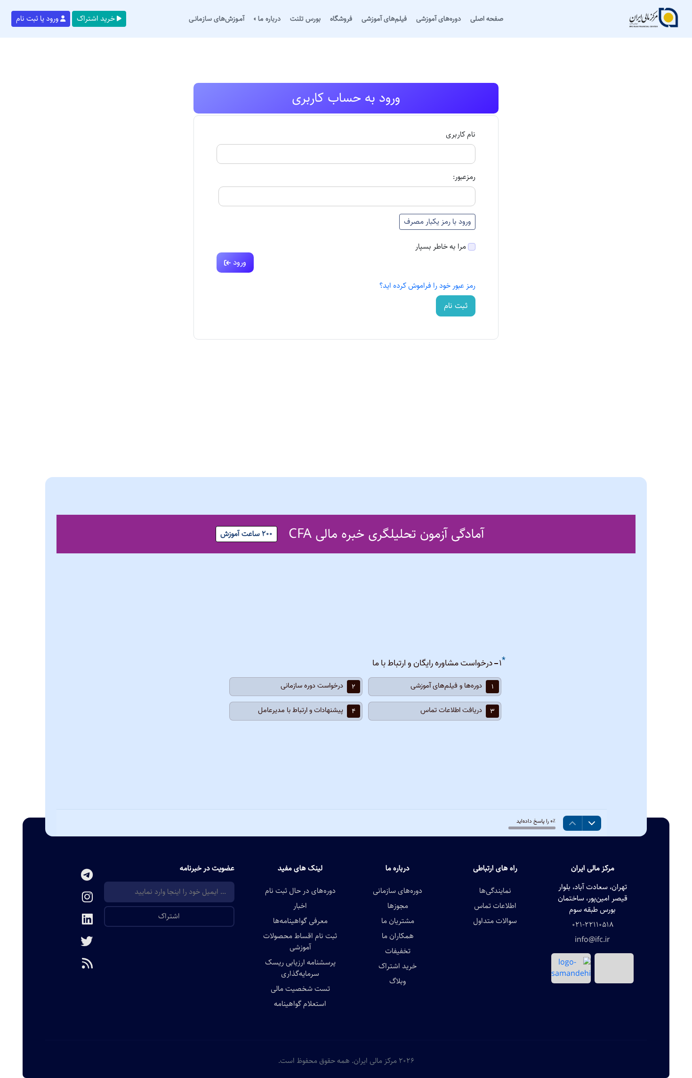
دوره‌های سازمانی (397, 891)
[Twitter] (74, 942)
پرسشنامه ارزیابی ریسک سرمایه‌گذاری (300, 968)
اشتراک (169, 916)
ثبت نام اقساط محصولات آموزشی (300, 942)
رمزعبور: (464, 177)
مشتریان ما (397, 921)
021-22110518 (592, 925)
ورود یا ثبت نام (37, 18)
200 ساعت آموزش (246, 534)
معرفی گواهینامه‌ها (300, 921)
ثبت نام (455, 306)
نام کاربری (460, 134)
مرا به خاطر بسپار (440, 246)
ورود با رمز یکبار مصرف (437, 221)
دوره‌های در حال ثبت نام (300, 891)
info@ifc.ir (592, 940)
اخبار (300, 906)
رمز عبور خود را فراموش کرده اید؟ (427, 286)
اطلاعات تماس (495, 906)
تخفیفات (397, 951)
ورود (238, 262)
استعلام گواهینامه (300, 1004)
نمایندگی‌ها (495, 891)
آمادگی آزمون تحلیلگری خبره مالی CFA (386, 534)
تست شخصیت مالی (300, 989)
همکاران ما (398, 936)
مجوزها (397, 906)
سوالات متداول (495, 921)
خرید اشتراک (96, 18)
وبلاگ (397, 981)
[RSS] (74, 964)
